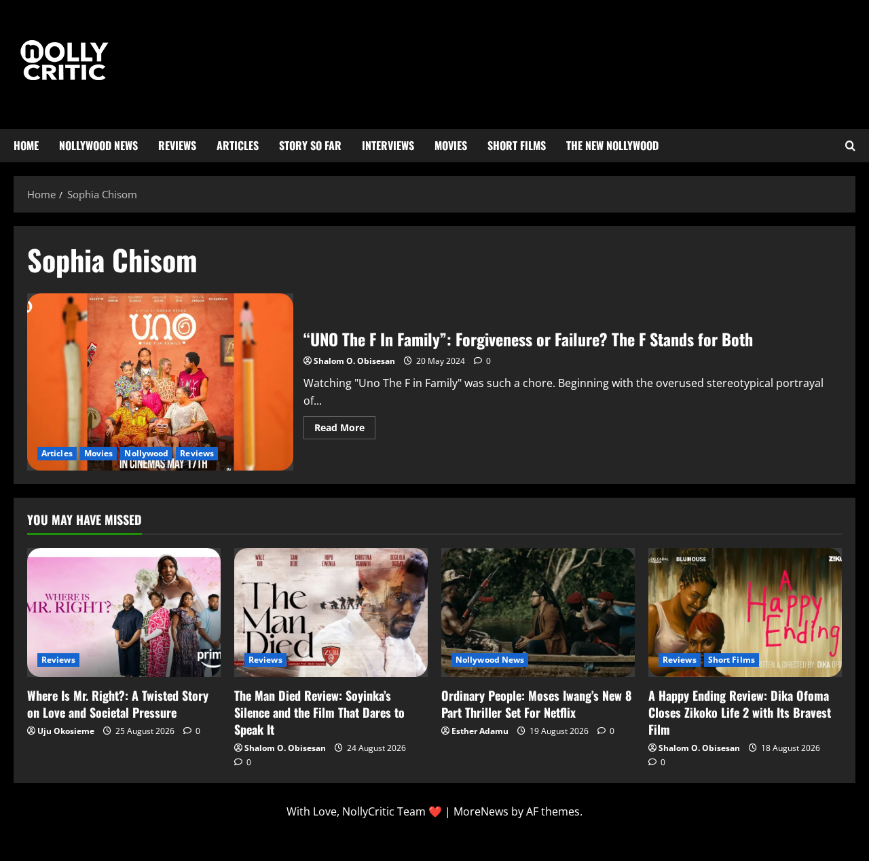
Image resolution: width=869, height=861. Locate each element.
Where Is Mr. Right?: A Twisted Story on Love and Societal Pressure (117, 703)
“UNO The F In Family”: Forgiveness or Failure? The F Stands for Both (160, 382)
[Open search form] (850, 146)
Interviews (388, 145)
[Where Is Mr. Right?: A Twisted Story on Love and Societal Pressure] (124, 612)
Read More (344, 425)
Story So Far (310, 145)
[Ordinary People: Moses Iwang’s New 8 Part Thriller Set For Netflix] (538, 612)
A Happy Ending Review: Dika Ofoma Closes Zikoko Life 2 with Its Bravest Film (739, 712)
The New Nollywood (612, 145)
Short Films (516, 145)
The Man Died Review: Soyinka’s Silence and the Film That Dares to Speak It (319, 712)
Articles (238, 145)
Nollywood (146, 453)
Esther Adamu (480, 731)
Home (26, 145)
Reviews (177, 145)
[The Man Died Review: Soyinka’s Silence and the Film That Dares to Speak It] (331, 612)
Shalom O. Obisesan (354, 361)
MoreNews (481, 811)
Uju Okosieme (65, 731)
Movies (450, 145)
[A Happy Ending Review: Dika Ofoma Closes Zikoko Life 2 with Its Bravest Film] (745, 612)
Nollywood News (98, 145)
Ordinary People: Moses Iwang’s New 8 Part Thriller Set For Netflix (536, 703)
